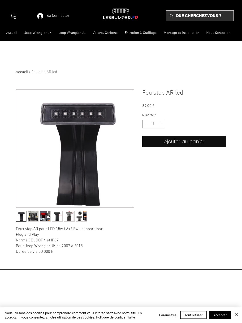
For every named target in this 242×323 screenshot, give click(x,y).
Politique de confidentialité (115, 317)
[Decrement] (146, 124)
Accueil (22, 72)
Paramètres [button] (168, 315)
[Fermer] (236, 315)
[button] (13, 16)
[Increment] (160, 124)
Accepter (220, 315)
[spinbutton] (153, 124)
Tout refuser (193, 315)
